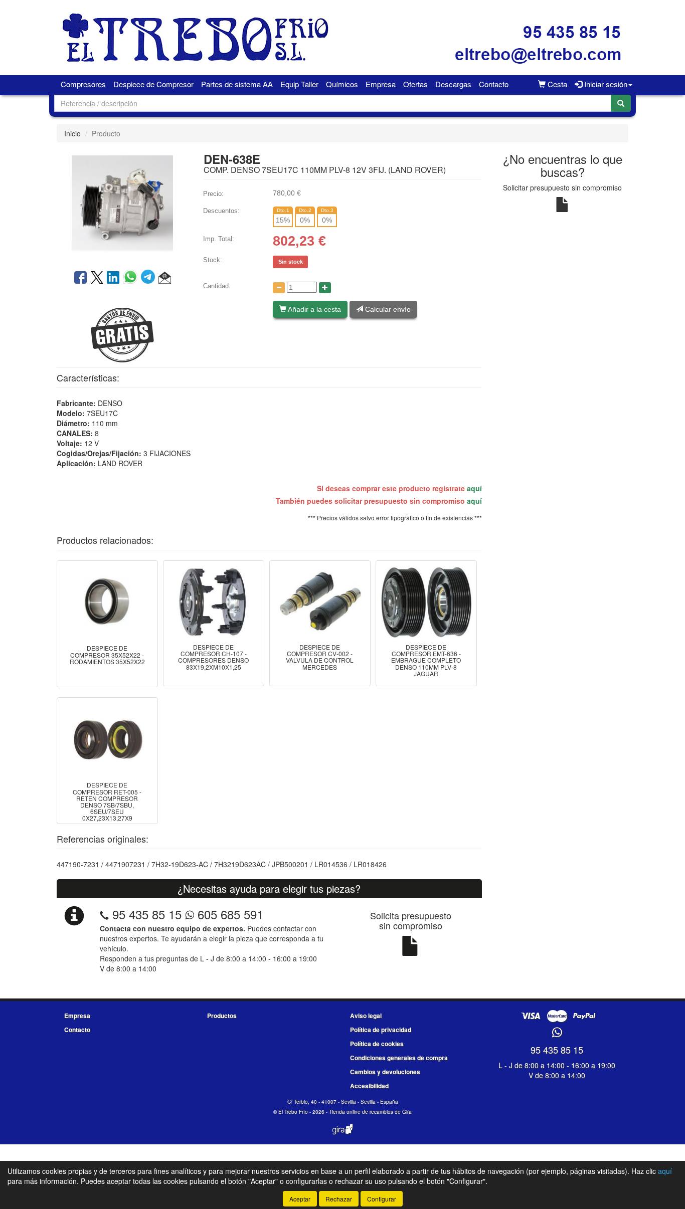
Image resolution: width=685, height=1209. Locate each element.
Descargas (453, 84)
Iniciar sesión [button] (604, 84)
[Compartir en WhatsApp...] (132, 278)
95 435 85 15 (147, 914)
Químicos (342, 84)
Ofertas (415, 84)
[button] (164, 278)
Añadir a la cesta (313, 309)
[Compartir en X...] (97, 278)
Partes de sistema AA (237, 84)
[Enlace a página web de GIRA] (342, 1136)
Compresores (83, 84)
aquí (474, 488)
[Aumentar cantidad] (325, 287)
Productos (222, 1015)
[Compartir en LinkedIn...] (113, 278)
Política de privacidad (380, 1029)
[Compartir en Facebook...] (80, 278)
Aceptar (299, 1198)
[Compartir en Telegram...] (149, 278)
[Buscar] (621, 103)
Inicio (72, 133)
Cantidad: (217, 286)
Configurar (381, 1198)
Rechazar (338, 1198)
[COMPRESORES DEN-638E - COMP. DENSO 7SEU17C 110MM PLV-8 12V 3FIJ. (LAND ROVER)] (122, 205)
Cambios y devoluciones (385, 1071)
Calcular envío (387, 309)
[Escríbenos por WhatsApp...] (557, 1033)
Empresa (381, 84)
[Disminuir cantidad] (279, 287)
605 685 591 (228, 914)
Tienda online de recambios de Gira (370, 1111)
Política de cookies (377, 1043)
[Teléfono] (104, 914)
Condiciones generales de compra (399, 1057)
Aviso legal (366, 1015)
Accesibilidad (369, 1085)
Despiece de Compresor (153, 84)
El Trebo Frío (293, 1111)
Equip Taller (299, 84)
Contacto (493, 84)
